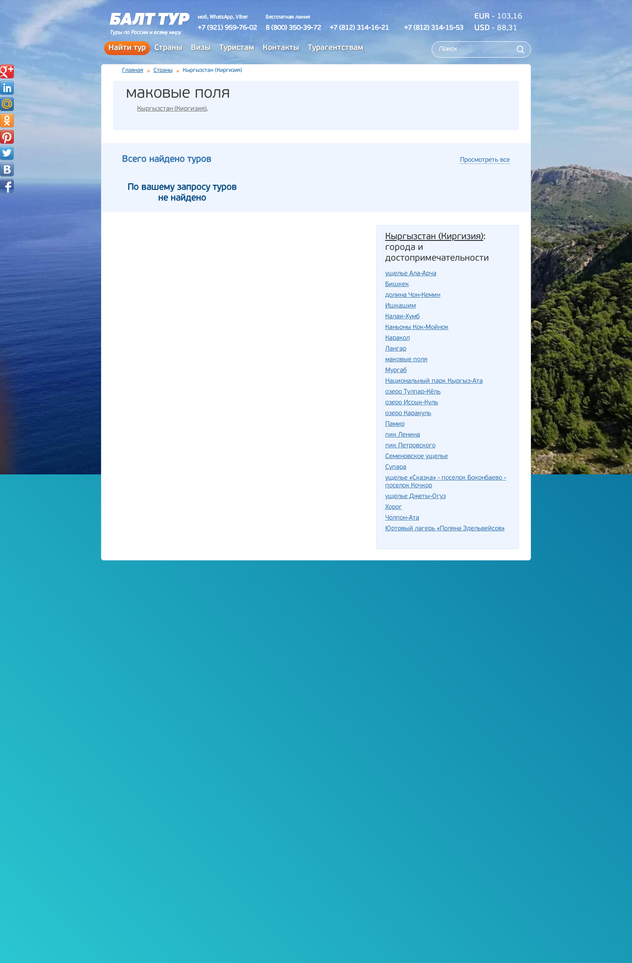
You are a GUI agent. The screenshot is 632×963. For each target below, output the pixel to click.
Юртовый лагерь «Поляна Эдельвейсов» (445, 529)
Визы (201, 48)
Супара (395, 467)
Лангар (395, 349)
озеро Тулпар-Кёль (413, 392)
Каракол (397, 338)
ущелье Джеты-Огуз (415, 496)
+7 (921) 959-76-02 (227, 28)
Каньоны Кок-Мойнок (416, 327)
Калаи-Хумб (402, 317)
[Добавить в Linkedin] (7, 88)
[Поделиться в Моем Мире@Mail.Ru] (7, 104)
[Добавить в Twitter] (7, 153)
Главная (132, 70)
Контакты (281, 48)
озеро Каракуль (408, 413)
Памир (395, 424)
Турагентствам (335, 48)
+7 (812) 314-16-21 (359, 28)
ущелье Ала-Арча (410, 274)
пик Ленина (402, 435)
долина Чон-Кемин (412, 295)
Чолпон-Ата (402, 518)
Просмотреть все (485, 160)
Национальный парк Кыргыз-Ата (434, 381)
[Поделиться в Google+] (7, 71)
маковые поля (406, 360)
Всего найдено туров (167, 159)
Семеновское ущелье (416, 456)
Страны (168, 48)
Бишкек (397, 284)
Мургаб (396, 370)
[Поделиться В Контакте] (7, 169)
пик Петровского (410, 446)
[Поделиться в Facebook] (7, 186)
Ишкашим (400, 306)
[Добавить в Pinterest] (7, 137)
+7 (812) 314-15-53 (433, 28)
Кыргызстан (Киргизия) (171, 109)
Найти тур (127, 48)
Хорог (393, 507)
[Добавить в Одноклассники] (7, 120)
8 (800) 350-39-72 (293, 28)
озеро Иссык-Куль (411, 403)
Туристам (236, 48)
